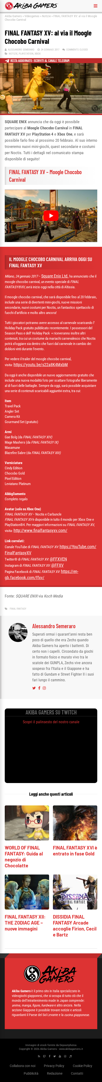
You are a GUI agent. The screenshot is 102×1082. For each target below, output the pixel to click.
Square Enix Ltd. (55, 275)
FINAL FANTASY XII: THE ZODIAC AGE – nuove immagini (25, 922)
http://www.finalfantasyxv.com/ (40, 530)
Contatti (77, 1073)
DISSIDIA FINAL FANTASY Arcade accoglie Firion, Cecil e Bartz (75, 925)
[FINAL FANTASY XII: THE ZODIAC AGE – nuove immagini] (27, 908)
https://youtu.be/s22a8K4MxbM (41, 364)
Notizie (46, 16)
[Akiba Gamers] (32, 9)
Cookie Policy (82, 1066)
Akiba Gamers (13, 16)
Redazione (54, 1073)
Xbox (38, 53)
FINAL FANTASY (18, 608)
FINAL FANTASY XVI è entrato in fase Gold (75, 850)
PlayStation (26, 53)
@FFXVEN (58, 558)
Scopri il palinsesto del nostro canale (51, 722)
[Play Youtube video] (51, 216)
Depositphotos (68, 1045)
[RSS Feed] (39, 1056)
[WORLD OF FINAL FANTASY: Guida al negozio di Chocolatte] (27, 839)
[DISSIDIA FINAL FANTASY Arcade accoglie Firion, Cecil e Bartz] (75, 908)
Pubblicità (31, 1073)
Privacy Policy (54, 1066)
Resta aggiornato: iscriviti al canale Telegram (40, 61)
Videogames (31, 16)
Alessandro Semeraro (21, 49)
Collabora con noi (22, 1066)
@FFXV (57, 565)
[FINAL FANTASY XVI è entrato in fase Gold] (75, 839)
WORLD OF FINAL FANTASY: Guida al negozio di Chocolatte (24, 856)
